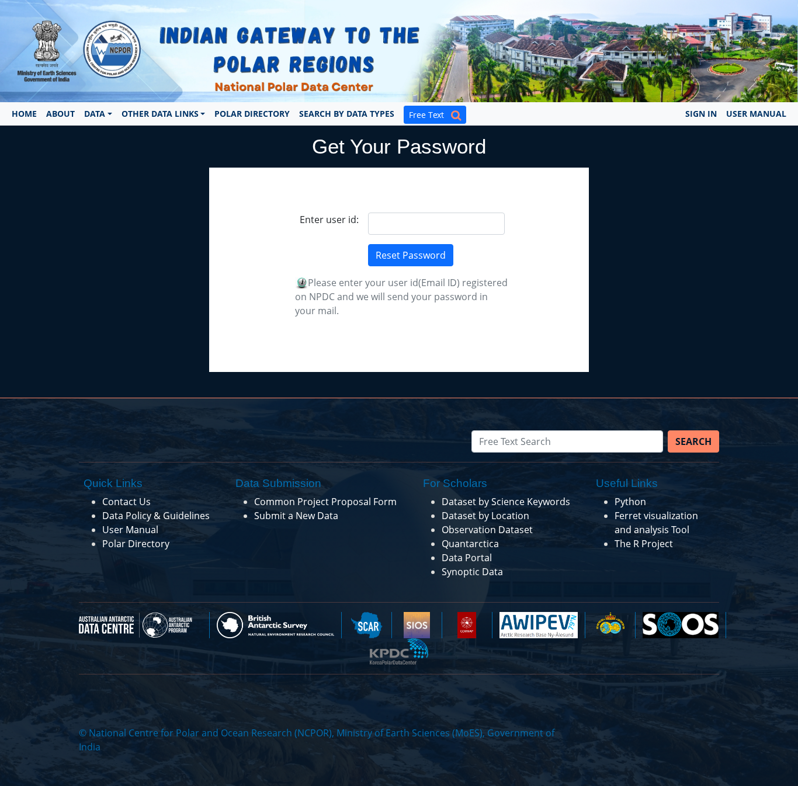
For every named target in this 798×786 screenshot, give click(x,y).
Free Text (430, 114)
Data (94, 113)
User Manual (756, 113)
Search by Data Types (346, 113)
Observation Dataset (487, 529)
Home (24, 113)
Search (693, 441)
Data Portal (467, 557)
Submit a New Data (296, 515)
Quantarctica (470, 543)
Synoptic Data (472, 571)
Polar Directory (252, 113)
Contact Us (126, 501)
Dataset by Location (485, 515)
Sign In (701, 113)
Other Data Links (160, 113)
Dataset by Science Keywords (506, 501)
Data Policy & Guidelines (156, 515)
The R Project (644, 543)
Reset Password (411, 255)
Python (630, 501)
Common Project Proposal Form (325, 501)
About (60, 113)
